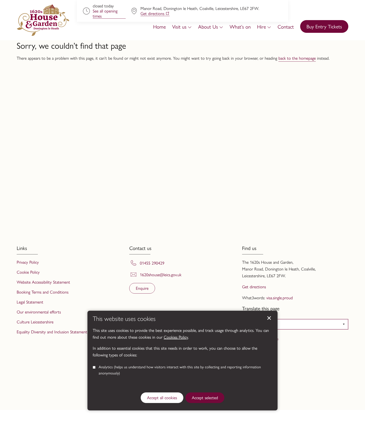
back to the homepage (297, 58)
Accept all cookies (162, 397)
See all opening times (105, 13)
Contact (286, 26)
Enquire (142, 288)
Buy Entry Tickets (324, 26)
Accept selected (269, 318)
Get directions (152, 13)
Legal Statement (30, 302)
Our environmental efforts (39, 312)
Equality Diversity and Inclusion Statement (52, 331)
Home (159, 26)
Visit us (179, 26)
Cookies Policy (176, 337)
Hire (261, 26)
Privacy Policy (28, 262)
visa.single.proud (279, 297)
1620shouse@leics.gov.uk (160, 274)
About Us (208, 26)
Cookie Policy (28, 272)
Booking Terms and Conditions (42, 292)
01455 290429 (152, 262)
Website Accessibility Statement (43, 282)
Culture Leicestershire (35, 322)
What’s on (240, 26)
